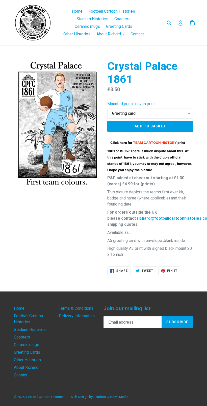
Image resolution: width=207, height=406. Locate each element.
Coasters (122, 18)
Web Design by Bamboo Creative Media (99, 397)
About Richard (111, 33)
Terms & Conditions (76, 308)
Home (77, 11)
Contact (137, 34)
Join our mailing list (127, 308)
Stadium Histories (92, 18)
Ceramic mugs (87, 26)
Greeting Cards (119, 26)
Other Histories (76, 34)
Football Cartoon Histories (112, 11)
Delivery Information (77, 315)
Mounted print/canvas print (131, 103)
